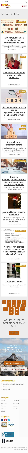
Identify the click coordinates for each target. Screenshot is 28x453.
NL (26, 1)
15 (11, 313)
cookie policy (15, 447)
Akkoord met (14, 369)
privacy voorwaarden (18, 369)
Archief (3, 411)
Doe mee (15, 333)
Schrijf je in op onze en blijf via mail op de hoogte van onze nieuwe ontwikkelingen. (14, 348)
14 (22, 309)
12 (11, 309)
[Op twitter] (8, 420)
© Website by (20, 449)
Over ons (3, 403)
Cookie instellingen (22, 447)
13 (17, 309)
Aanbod (3, 408)
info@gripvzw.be (6, 389)
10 (24, 306)
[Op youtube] (5, 420)
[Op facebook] (2, 420)
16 (17, 313)
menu (25, 6)
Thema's (3, 406)
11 (5, 309)
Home (3, 400)
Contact (15, 408)
